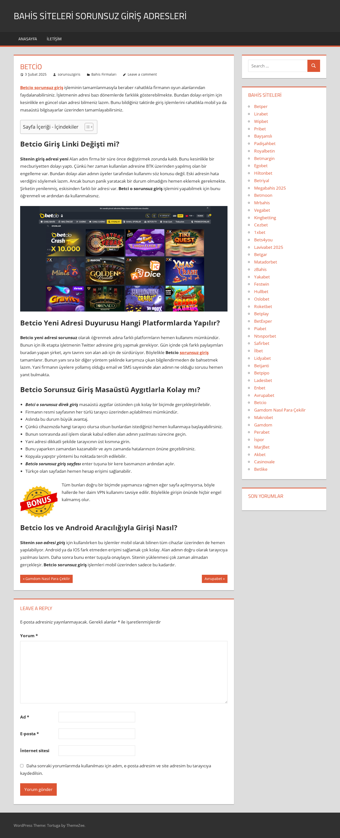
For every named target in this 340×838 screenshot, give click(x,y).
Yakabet (262, 277)
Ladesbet (263, 380)
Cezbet (261, 225)
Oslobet (261, 299)
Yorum (29, 635)
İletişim (54, 39)
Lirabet (261, 114)
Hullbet (261, 291)
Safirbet (261, 343)
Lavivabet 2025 (268, 247)
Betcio (260, 402)
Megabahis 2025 (270, 188)
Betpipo (261, 373)
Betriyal (261, 180)
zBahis (260, 269)
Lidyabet (262, 358)
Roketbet (263, 306)
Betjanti (261, 365)
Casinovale (264, 462)
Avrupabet (213, 579)
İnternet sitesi (34, 750)
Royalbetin (264, 151)
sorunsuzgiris (69, 74)
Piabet (260, 328)
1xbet (259, 232)
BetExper (263, 321)
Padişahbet (265, 143)
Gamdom (263, 425)
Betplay (261, 313)
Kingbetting (265, 217)
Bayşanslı (263, 136)
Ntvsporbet (265, 336)
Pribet (260, 129)
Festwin (261, 284)
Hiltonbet (263, 173)
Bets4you (263, 240)
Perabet (262, 432)
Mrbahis (262, 203)
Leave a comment (142, 74)
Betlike (261, 469)
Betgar (260, 254)
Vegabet (262, 210)
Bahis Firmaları (103, 74)
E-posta (29, 733)
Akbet (260, 454)
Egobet (261, 165)
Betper (261, 106)
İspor (259, 439)
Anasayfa (27, 39)
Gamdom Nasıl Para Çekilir (47, 579)
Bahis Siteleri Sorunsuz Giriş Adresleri (100, 16)
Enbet (259, 388)
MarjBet (262, 447)
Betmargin (264, 158)
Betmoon (263, 195)
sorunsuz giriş (194, 352)
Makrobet (263, 417)
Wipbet (261, 121)
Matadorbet (265, 262)
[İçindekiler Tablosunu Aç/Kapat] (86, 127)
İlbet (258, 351)
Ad (24, 717)
